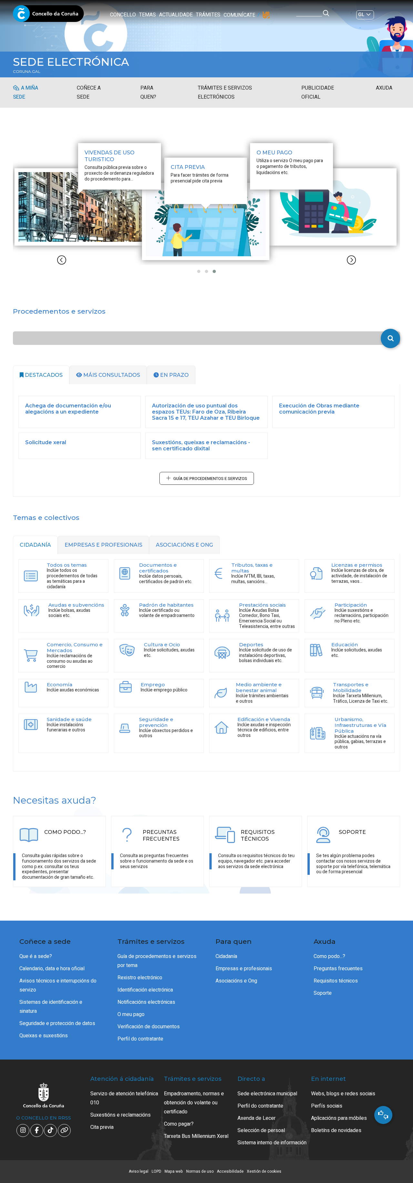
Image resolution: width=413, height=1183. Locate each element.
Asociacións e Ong (236, 981)
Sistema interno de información (272, 1143)
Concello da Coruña (48, 15)
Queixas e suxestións (43, 1036)
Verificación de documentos (148, 1027)
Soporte (323, 993)
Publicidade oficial (317, 92)
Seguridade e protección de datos (57, 1023)
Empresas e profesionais (244, 969)
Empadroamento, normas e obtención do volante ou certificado (194, 1103)
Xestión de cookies (264, 1171)
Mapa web (174, 1171)
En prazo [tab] (174, 375)
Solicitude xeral (45, 442)
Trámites (208, 15)
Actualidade (176, 15)
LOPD (156, 1171)
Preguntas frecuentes (338, 969)
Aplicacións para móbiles (339, 1118)
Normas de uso (200, 1171)
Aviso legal (138, 1171)
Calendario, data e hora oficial (52, 969)
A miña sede (25, 92)
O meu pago (131, 1014)
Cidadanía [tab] (35, 545)
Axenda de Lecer (256, 1118)
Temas (147, 15)
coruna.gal (26, 71)
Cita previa (102, 1127)
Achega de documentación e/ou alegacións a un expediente (68, 409)
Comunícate (239, 15)
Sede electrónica (71, 62)
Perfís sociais (326, 1106)
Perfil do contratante (140, 1039)
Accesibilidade (230, 1171)
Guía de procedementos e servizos (210, 479)
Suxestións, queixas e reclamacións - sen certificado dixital (201, 445)
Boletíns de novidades (336, 1130)
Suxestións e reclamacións (120, 1115)
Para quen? (148, 92)
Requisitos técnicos (336, 981)
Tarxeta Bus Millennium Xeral (196, 1136)
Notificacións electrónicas (146, 1002)
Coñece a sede (89, 92)
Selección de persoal (261, 1130)
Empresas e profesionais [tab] (103, 545)
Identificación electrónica (145, 990)
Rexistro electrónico (139, 978)
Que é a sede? (35, 956)
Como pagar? (179, 1124)
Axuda (384, 88)
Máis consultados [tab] (111, 375)
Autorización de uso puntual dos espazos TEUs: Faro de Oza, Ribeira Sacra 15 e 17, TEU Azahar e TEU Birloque (206, 412)
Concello (123, 15)
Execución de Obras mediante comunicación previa (319, 409)
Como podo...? (329, 956)
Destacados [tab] (43, 375)
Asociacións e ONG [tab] (184, 545)
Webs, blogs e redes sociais (343, 1094)
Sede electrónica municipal (267, 1094)
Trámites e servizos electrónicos (225, 92)
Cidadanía (226, 956)
